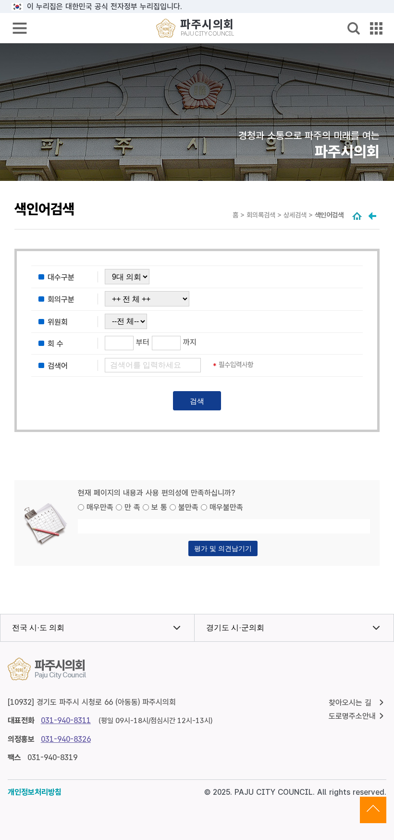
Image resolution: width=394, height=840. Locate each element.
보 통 (159, 507)
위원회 (58, 322)
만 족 (132, 507)
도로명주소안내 (352, 716)
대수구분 (61, 277)
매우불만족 (226, 507)
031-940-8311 (66, 720)
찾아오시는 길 (350, 702)
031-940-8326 (66, 739)
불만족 (188, 507)
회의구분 (61, 300)
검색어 (58, 365)
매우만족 (99, 507)
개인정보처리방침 (35, 792)
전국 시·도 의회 (38, 628)
